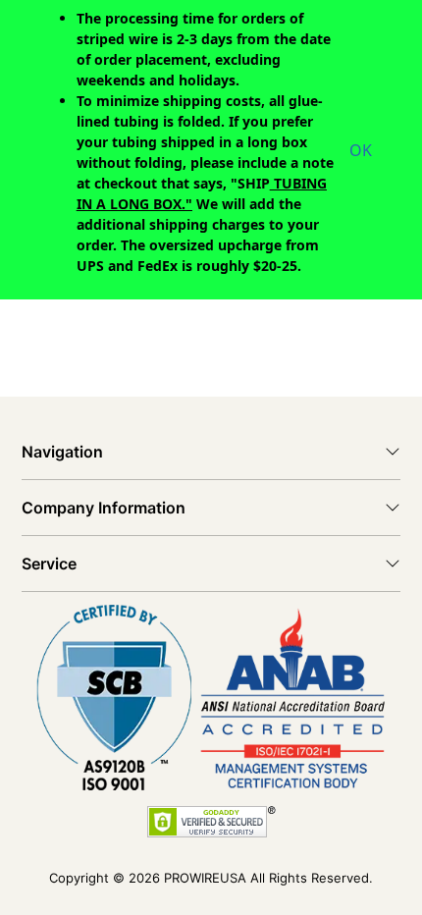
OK (360, 150)
